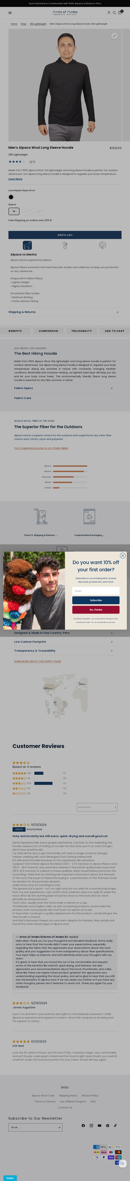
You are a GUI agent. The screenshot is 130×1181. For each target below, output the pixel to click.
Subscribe (96, 600)
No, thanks (96, 609)
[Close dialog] (123, 555)
